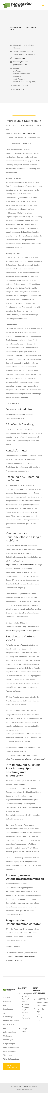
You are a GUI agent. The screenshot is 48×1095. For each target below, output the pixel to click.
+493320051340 (19, 58)
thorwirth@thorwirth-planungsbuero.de (41, 1004)
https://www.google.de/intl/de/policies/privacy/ (25, 759)
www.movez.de (29, 133)
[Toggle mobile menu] (43, 6)
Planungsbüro (33, 1086)
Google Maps (24, 1030)
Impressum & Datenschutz (24, 1089)
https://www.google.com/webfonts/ (20, 565)
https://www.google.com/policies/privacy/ (23, 631)
